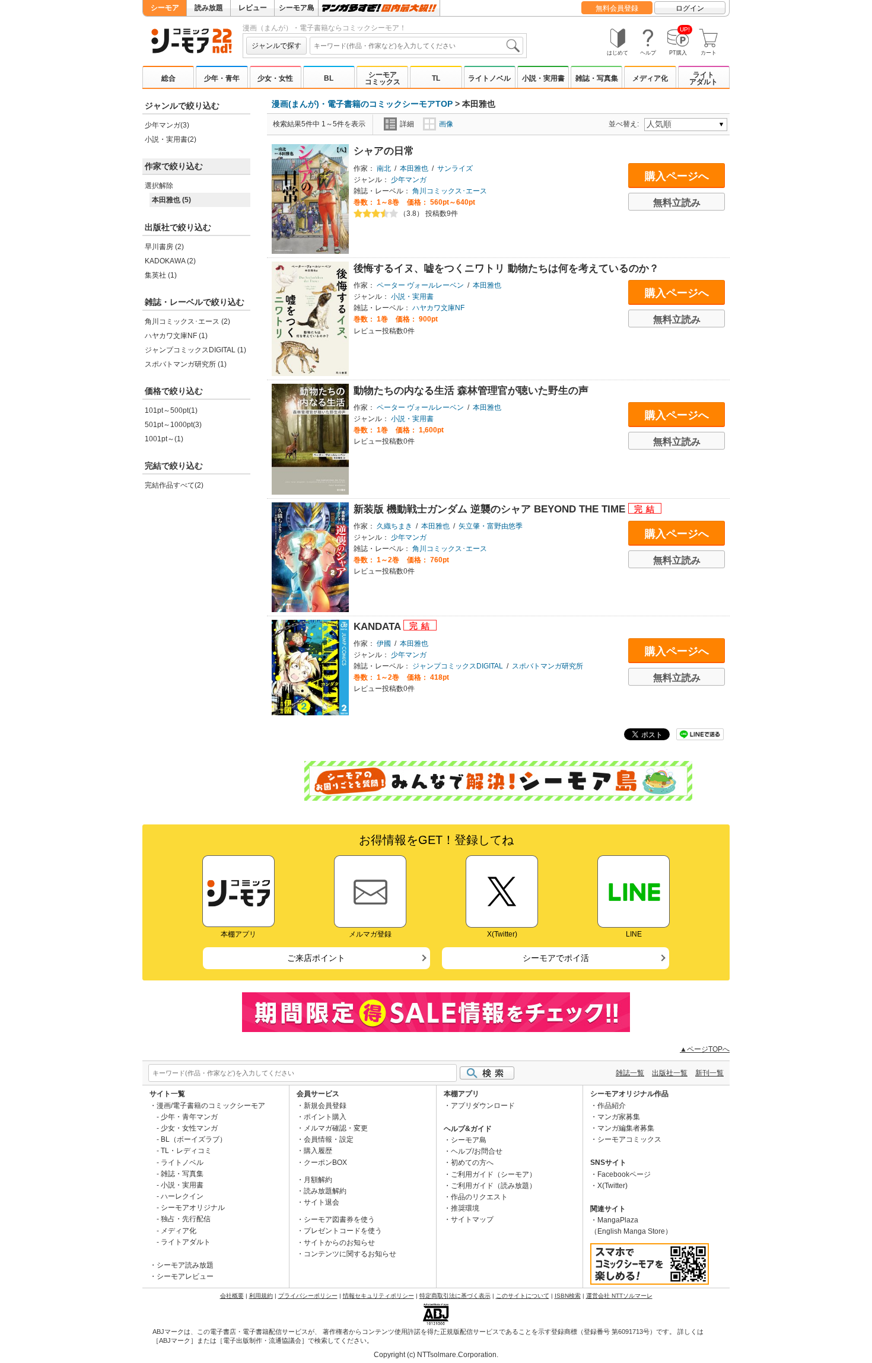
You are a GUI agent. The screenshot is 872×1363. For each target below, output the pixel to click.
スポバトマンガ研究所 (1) (186, 364)
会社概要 (232, 1295)
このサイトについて (522, 1295)
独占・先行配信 (186, 1219)
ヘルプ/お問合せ (476, 1151)
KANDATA (378, 626)
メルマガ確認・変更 (336, 1128)
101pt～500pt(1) (171, 410)
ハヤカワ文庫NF (438, 308)
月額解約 (318, 1180)
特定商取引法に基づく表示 (455, 1295)
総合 (168, 78)
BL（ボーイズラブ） (194, 1139)
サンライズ (455, 168)
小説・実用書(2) (170, 139)
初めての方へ (472, 1162)
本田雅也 (414, 168)
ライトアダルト (703, 78)
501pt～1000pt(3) (173, 425)
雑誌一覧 (630, 1073)
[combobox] (416, 46)
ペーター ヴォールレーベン (420, 285)
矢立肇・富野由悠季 (491, 526)
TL (436, 78)
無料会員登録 (617, 8)
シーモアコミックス (382, 78)
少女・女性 (275, 78)
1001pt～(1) (164, 439)
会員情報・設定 (329, 1139)
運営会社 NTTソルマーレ (619, 1295)
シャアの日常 (384, 151)
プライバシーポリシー (308, 1295)
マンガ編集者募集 (625, 1128)
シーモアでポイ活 (556, 958)
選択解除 (159, 185)
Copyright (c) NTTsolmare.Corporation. (436, 1355)
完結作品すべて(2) (174, 485)
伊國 (384, 643)
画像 (446, 124)
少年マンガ (409, 180)
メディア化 (650, 78)
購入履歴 (318, 1151)
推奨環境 (465, 1208)
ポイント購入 (325, 1117)
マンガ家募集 (618, 1117)
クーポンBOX (325, 1162)
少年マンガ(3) (167, 125)
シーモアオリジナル (193, 1207)
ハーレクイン (182, 1196)
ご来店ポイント (316, 958)
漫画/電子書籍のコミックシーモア (211, 1105)
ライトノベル (489, 78)
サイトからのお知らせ (339, 1242)
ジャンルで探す (276, 46)
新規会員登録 (325, 1105)
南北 (384, 168)
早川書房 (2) (164, 247)
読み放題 (209, 8)
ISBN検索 (568, 1295)
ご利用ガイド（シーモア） (493, 1174)
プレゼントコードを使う (343, 1231)
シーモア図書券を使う (339, 1219)
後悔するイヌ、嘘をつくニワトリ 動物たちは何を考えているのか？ (506, 268)
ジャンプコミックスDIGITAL (457, 666)
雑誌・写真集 (596, 78)
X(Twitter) (612, 1186)
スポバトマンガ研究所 (547, 666)
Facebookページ (624, 1174)
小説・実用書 (543, 78)
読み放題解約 (325, 1191)
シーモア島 (296, 8)
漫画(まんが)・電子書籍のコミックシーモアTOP (362, 104)
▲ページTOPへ (705, 1049)
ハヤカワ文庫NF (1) (176, 336)
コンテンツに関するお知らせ (350, 1254)
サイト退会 (321, 1202)
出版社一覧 (670, 1073)
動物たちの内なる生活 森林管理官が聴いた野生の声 (471, 390)
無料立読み (677, 203)
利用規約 (261, 1295)
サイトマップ (472, 1219)
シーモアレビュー (185, 1276)
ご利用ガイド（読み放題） (493, 1186)
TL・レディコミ (186, 1151)
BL (328, 78)
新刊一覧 (709, 1073)
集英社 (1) (161, 275)
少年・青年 (222, 78)
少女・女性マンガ (189, 1128)
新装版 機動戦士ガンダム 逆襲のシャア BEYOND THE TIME (491, 509)
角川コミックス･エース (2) (187, 321)
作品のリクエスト (479, 1197)
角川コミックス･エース (449, 191)
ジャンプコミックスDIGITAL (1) (195, 350)
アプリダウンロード (483, 1105)
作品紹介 (611, 1105)
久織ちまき (394, 526)
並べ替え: (625, 124)
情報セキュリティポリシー (378, 1295)
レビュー (252, 8)
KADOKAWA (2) (170, 261)
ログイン (690, 8)
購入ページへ (677, 176)
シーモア (165, 8)
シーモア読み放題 (185, 1265)
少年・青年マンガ (189, 1117)
